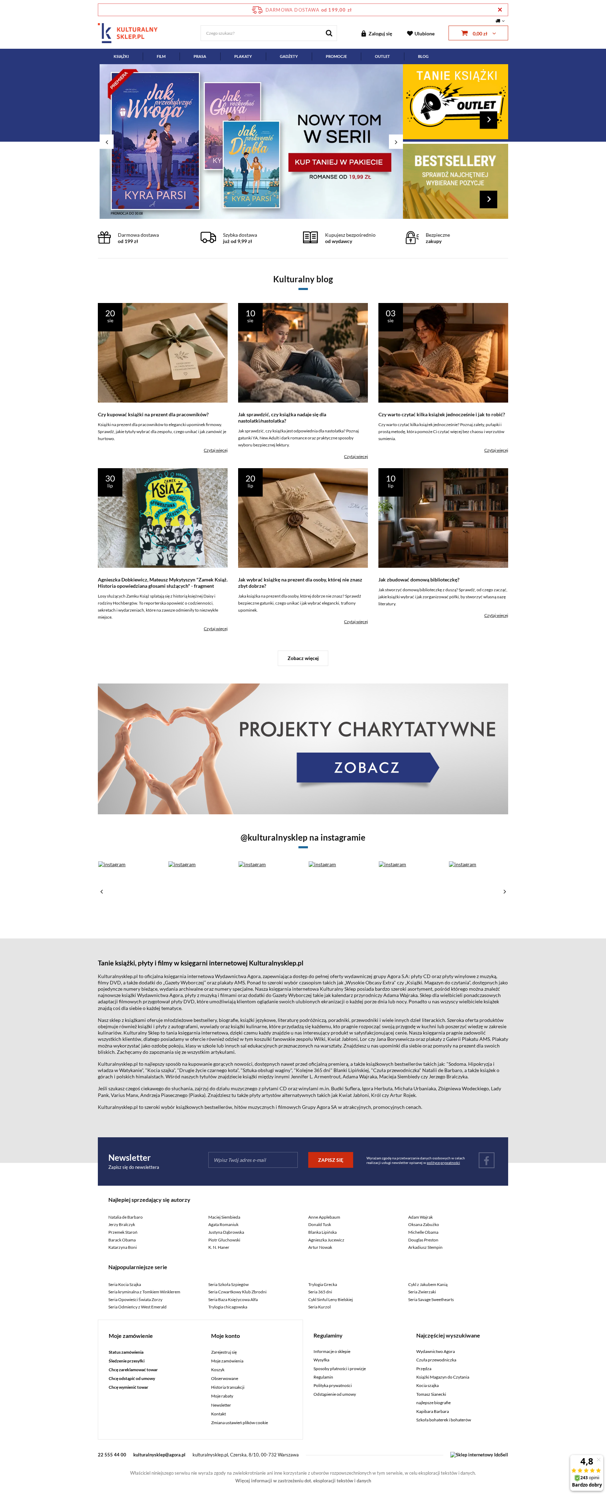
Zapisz (303, 165)
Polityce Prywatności (300, 254)
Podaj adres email (303, 128)
